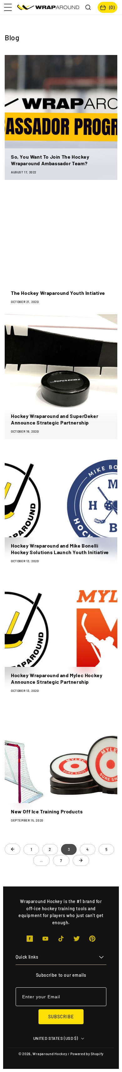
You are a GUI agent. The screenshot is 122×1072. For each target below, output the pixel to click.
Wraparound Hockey (50, 1054)
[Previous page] (12, 849)
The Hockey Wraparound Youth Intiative (58, 293)
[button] (8, 7)
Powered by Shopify (87, 1054)
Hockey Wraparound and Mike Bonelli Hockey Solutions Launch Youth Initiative (60, 549)
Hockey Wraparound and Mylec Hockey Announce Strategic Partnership (56, 678)
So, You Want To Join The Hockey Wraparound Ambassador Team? (50, 160)
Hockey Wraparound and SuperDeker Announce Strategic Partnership (54, 419)
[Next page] (81, 860)
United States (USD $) (55, 1038)
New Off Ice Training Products (47, 811)
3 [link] (69, 849)
